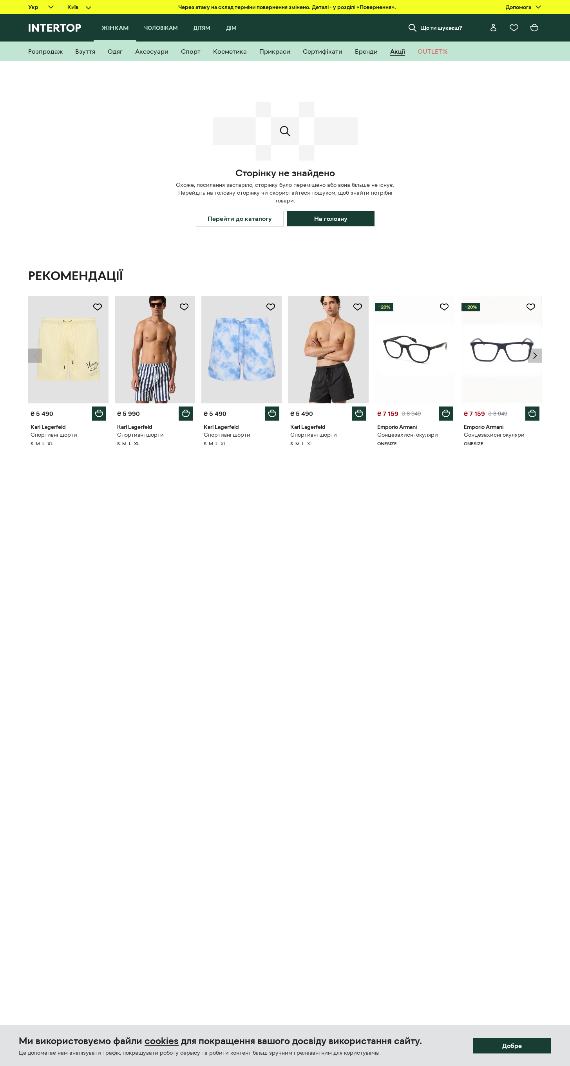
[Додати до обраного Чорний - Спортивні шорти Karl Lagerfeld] (358, 307)
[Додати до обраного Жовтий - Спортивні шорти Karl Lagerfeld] (97, 307)
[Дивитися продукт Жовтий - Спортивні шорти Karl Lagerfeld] (68, 349)
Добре (512, 1046)
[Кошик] (534, 28)
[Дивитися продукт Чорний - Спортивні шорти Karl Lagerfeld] (328, 349)
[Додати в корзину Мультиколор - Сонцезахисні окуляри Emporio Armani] (446, 414)
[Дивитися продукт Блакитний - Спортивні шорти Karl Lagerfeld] (241, 349)
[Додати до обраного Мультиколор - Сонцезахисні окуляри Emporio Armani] (444, 307)
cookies (162, 1041)
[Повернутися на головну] (54, 28)
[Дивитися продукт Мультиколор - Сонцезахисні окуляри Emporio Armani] (415, 349)
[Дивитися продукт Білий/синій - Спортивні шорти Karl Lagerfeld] (155, 349)
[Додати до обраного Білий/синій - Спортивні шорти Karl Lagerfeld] (184, 307)
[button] (35, 356)
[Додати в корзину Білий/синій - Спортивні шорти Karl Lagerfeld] (186, 414)
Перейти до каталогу (240, 218)
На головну (330, 218)
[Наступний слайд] (535, 356)
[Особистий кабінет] (493, 28)
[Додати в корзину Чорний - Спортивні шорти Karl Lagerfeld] (359, 414)
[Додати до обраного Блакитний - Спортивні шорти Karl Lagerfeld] (271, 307)
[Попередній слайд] (35, 356)
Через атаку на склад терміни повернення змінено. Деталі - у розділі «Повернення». (287, 7)
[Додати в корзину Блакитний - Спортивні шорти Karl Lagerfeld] (272, 414)
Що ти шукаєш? (441, 28)
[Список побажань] (514, 28)
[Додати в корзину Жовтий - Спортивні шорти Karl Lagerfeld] (99, 414)
